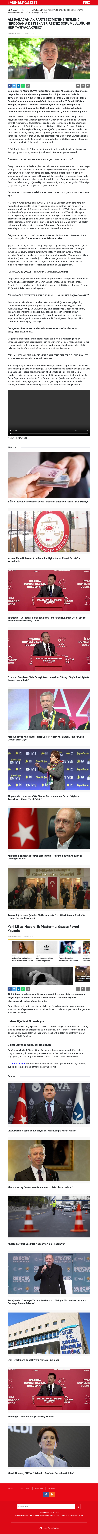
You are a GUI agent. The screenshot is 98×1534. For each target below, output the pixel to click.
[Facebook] (10, 86)
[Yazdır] (28, 86)
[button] (78, 86)
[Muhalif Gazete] (23, 2)
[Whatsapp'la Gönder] (23, 86)
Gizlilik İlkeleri (39, 1488)
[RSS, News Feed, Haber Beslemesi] (52, 1494)
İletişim (28, 1488)
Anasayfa (11, 1488)
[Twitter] (14, 86)
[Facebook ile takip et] (46, 1494)
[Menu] (89, 3)
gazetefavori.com (17, 1063)
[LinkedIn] (18, 86)
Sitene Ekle (51, 1488)
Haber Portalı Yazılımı (51, 1528)
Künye (20, 1488)
